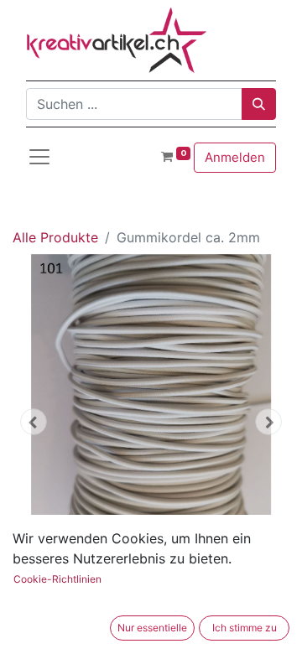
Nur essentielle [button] (152, 627)
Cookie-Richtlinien (57, 579)
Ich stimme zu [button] (244, 627)
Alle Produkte (55, 237)
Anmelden (235, 157)
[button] (34, 421)
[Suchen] (259, 104)
